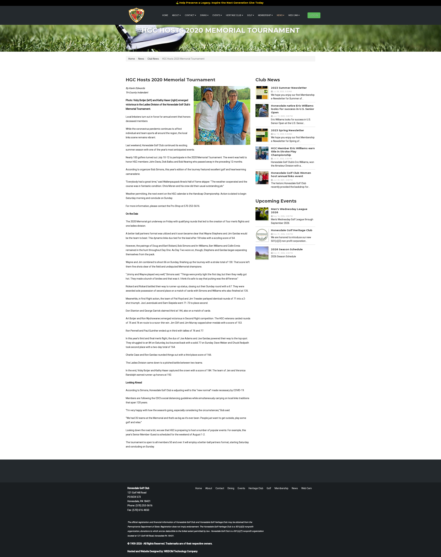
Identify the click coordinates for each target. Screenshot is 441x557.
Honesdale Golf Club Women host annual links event (291, 174)
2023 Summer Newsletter (289, 87)
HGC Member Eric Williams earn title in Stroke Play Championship (293, 152)
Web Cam (293, 15)
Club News (153, 58)
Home (165, 15)
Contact (189, 15)
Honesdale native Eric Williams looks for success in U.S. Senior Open (292, 109)
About (175, 15)
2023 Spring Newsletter (287, 130)
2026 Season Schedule (287, 249)
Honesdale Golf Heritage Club (291, 230)
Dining (203, 15)
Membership (264, 15)
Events (216, 15)
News (280, 15)
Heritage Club (233, 15)
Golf (249, 15)
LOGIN (314, 15)
